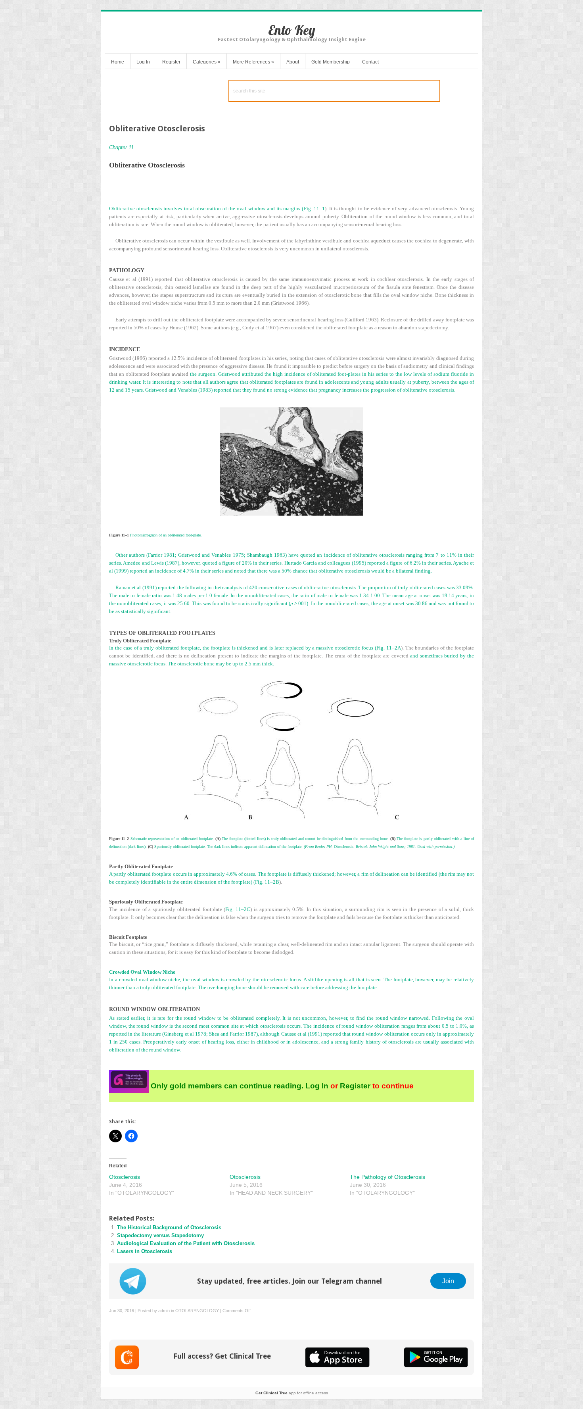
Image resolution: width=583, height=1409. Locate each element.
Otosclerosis (124, 1177)
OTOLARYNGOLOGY (197, 1310)
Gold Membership (330, 62)
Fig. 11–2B (267, 882)
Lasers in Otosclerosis (144, 1251)
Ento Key (291, 29)
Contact (370, 62)
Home (117, 62)
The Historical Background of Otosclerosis (169, 1227)
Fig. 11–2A (388, 648)
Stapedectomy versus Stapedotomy (160, 1235)
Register (171, 62)
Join (448, 1280)
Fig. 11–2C (237, 909)
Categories (207, 62)
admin (164, 1310)
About (292, 62)
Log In (143, 62)
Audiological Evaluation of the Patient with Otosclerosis (186, 1243)
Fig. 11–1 (314, 208)
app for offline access (291, 1393)
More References (253, 62)
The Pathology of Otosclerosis (387, 1177)
